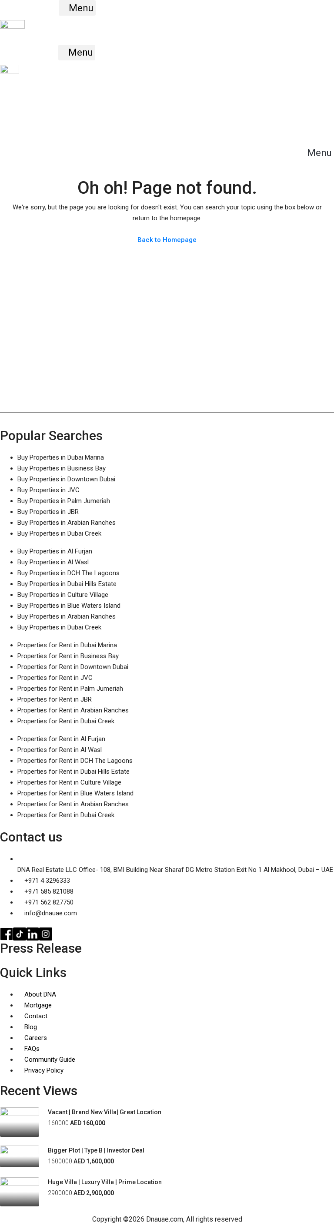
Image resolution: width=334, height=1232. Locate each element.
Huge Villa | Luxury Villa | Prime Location (105, 1182)
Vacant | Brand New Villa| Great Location (104, 1112)
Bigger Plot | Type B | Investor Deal (96, 1150)
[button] (77, 8)
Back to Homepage (167, 240)
